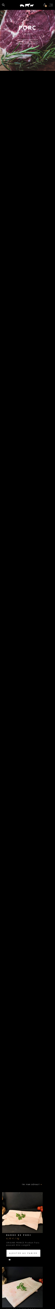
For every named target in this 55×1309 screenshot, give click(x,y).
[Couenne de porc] (22, 1287)
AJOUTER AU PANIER (23, 1253)
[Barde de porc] (22, 1212)
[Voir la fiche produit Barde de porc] (8, 1260)
